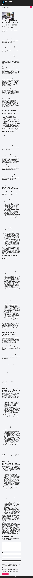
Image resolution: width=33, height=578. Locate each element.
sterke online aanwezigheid (11, 530)
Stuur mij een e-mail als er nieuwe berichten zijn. (10, 571)
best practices (15, 522)
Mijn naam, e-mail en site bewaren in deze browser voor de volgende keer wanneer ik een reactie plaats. (11, 565)
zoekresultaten (15, 533)
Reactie (3, 541)
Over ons (3, 7)
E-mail (3, 555)
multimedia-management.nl (7, 3)
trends (3, 532)
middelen (4, 529)
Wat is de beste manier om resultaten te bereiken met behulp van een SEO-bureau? (11, 126)
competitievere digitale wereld (7, 523)
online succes (8, 529)
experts (13, 524)
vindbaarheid (7, 532)
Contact (8, 7)
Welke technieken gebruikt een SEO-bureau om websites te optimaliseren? (12, 124)
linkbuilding (18, 528)
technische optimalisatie (14, 531)
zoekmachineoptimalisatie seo (7, 533)
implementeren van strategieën (12, 526)
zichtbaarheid (12, 532)
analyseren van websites (9, 522)
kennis (3, 527)
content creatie (9, 524)
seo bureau (4, 530)
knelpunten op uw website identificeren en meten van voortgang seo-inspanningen (10, 528)
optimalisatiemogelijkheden (15, 529)
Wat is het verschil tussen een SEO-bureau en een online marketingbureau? (11, 116)
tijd (19, 531)
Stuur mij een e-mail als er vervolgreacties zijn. (10, 569)
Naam (3, 552)
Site (2, 559)
